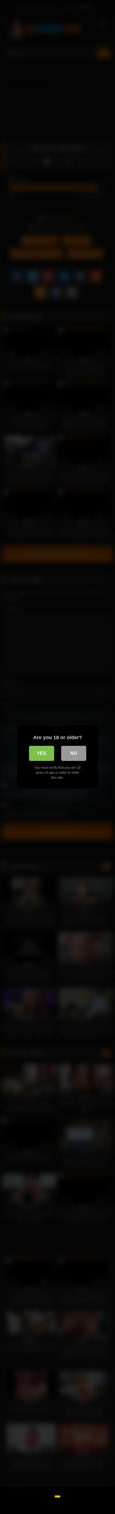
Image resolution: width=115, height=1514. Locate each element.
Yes (41, 753)
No (73, 753)
